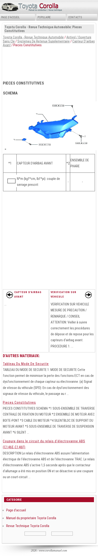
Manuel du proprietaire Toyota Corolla (31, 518)
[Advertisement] (49, 62)
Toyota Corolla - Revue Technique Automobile (33, 37)
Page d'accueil (10, 17)
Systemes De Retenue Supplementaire (43, 41)
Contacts (75, 17)
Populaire (44, 17)
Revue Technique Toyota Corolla (27, 526)
